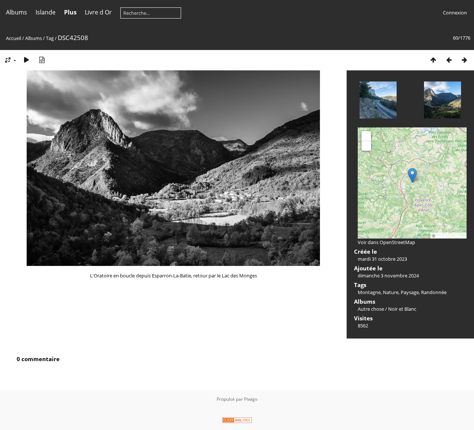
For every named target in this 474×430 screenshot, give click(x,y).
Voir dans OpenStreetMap (386, 242)
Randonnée (434, 292)
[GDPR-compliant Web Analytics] (237, 421)
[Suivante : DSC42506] (464, 60)
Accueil (13, 38)
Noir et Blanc (402, 309)
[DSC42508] (412, 175)
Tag (50, 38)
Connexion (455, 12)
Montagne (369, 292)
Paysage (410, 292)
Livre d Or (98, 12)
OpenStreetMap (450, 236)
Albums (16, 12)
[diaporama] (26, 60)
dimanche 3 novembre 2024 (388, 275)
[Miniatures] (433, 60)
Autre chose (371, 309)
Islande (46, 12)
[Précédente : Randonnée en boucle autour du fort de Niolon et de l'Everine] (449, 60)
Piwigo (250, 399)
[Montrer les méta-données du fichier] (42, 60)
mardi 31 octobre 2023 (382, 259)
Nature (390, 292)
